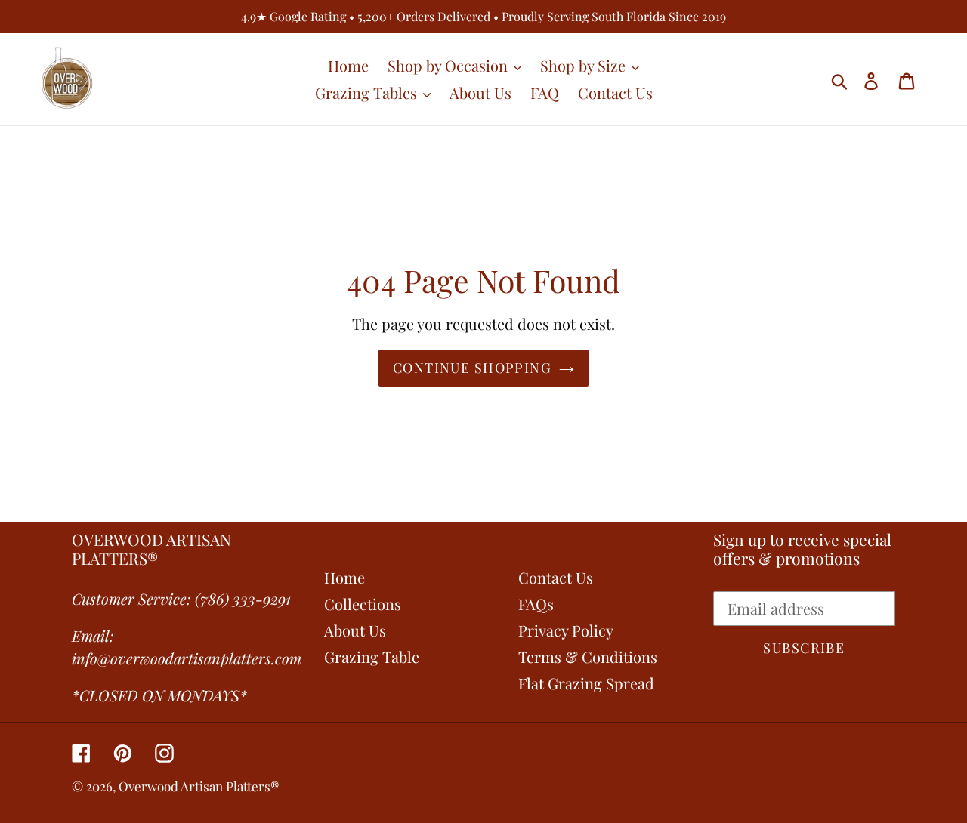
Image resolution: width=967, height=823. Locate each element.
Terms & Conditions (587, 656)
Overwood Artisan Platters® (199, 786)
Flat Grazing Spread (586, 683)
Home (344, 577)
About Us (355, 630)
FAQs (536, 603)
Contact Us (555, 577)
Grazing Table (371, 656)
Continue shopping (472, 368)
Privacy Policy (565, 630)
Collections (362, 603)
